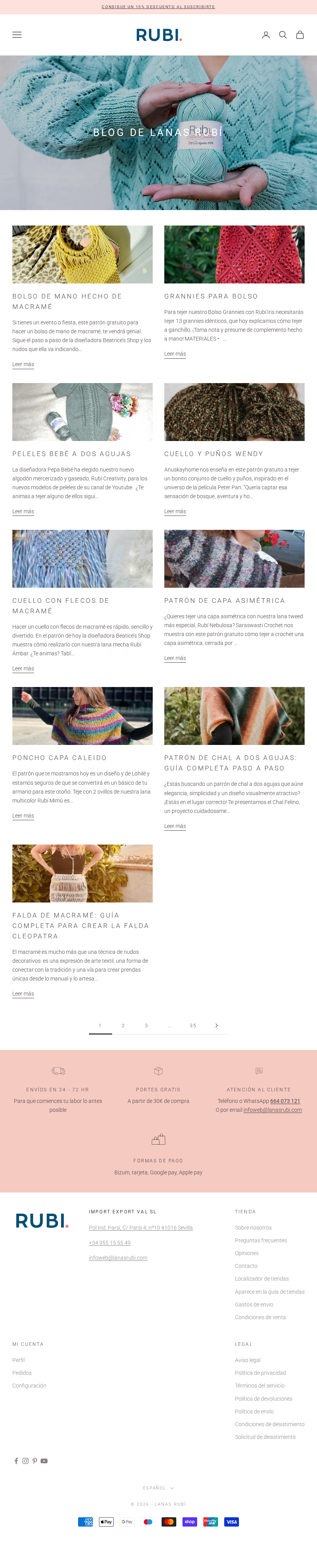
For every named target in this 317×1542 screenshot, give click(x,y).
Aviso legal (248, 1360)
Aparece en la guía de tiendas (270, 1292)
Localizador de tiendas (262, 1279)
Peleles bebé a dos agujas (71, 454)
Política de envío (254, 1411)
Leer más (23, 364)
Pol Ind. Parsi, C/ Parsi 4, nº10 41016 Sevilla (141, 1228)
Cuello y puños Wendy (214, 454)
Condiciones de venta (260, 1317)
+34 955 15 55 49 (110, 1243)
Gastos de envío (254, 1304)
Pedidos (22, 1373)
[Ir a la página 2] (216, 1025)
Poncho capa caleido (59, 758)
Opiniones (247, 1253)
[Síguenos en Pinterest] (35, 1461)
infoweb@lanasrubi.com (273, 1110)
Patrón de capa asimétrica (225, 600)
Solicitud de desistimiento (265, 1437)
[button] (158, 7)
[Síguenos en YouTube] (44, 1461)
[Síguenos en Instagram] (25, 1461)
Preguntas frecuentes (261, 1240)
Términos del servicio (260, 1386)
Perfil (18, 1360)
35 (193, 1025)
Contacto (246, 1266)
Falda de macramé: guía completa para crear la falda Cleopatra (81, 925)
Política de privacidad (260, 1373)
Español (155, 1488)
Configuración (29, 1386)
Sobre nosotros (253, 1228)
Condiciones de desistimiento (270, 1424)
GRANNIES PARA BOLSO (211, 296)
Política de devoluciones (263, 1399)
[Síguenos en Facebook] (16, 1461)
